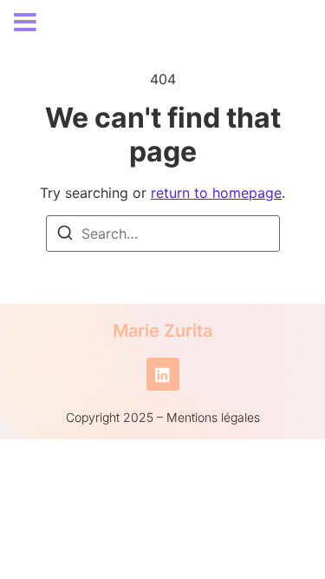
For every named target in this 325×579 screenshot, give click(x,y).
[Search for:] (163, 233)
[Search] (65, 235)
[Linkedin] (162, 374)
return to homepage (216, 192)
